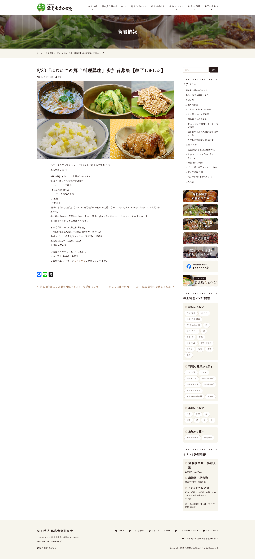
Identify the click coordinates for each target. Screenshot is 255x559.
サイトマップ (212, 530)
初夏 (189, 420)
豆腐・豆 (190, 337)
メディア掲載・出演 (194, 172)
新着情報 (92, 6)
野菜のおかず (192, 384)
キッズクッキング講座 (198, 114)
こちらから (79, 260)
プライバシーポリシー (187, 530)
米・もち (204, 313)
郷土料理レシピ (139, 6)
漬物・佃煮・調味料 (194, 396)
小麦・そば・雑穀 (193, 319)
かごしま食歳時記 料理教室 (201, 140)
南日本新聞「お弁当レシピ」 (201, 177)
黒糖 (189, 355)
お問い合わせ (211, 6)
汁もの (204, 372)
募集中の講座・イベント (196, 90)
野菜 (201, 337)
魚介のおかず (208, 378)
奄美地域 (208, 437)
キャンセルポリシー (160, 530)
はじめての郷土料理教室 (199, 109)
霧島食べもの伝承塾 (197, 119)
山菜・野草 (191, 343)
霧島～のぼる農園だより (197, 95)
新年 (198, 414)
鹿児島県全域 (192, 437)
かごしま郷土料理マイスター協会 (201, 167)
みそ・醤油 (191, 313)
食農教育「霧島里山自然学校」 (202, 149)
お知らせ (189, 100)
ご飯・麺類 (191, 372)
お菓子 (210, 396)
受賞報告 (189, 181)
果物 (209, 349)
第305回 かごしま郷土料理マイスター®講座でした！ (68, 287)
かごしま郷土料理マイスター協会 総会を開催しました (141, 287)
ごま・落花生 (206, 343)
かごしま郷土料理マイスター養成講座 (203, 126)
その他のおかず (193, 390)
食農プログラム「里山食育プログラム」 (203, 156)
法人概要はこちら (47, 548)
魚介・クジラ (192, 331)
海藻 (200, 349)
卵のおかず (209, 384)
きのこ (190, 349)
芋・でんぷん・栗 (193, 325)
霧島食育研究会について (114, 6)
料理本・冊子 (194, 6)
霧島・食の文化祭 (195, 162)
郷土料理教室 (158, 6)
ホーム (121, 530)
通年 (189, 414)
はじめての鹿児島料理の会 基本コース (203, 134)
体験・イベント (176, 6)
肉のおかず (192, 378)
